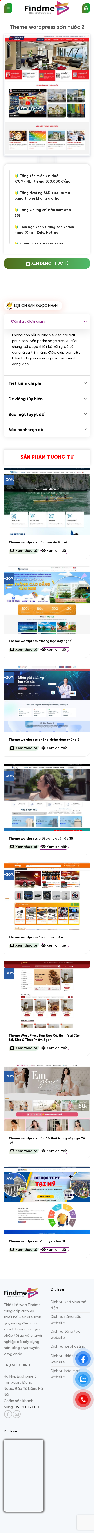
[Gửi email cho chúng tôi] (17, 1414)
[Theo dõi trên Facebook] (8, 1414)
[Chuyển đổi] (85, 321)
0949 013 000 (27, 1407)
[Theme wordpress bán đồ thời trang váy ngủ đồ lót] (47, 1097)
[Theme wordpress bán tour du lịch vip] (47, 501)
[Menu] (8, 8)
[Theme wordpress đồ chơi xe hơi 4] (47, 896)
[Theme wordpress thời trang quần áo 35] (47, 797)
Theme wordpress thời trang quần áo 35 (41, 838)
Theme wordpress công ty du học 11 (37, 1241)
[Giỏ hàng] (86, 8)
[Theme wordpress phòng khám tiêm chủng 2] (47, 698)
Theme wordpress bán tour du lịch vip (39, 542)
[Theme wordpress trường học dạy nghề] (47, 600)
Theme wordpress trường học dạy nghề (40, 641)
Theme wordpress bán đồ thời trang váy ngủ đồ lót (47, 1141)
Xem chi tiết (57, 551)
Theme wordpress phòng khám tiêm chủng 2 (44, 739)
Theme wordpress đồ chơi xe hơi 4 (36, 937)
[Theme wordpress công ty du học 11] (47, 1200)
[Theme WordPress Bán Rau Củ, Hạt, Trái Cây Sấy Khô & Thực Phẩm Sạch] (47, 994)
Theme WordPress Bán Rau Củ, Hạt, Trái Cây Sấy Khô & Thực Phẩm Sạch (44, 1038)
